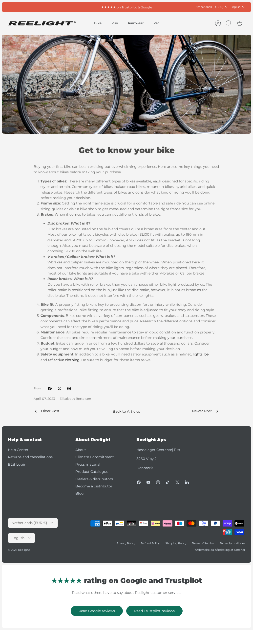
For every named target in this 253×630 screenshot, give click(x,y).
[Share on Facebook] (50, 388)
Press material (87, 464)
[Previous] (80, 7)
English (235, 7)
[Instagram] (158, 482)
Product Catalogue (91, 471)
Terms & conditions (232, 543)
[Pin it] (69, 388)
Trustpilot (129, 7)
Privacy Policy (126, 543)
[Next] (173, 7)
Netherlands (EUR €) (209, 7)
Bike (98, 23)
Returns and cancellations (30, 457)
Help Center (18, 450)
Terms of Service (203, 543)
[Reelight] (42, 23)
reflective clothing (64, 360)
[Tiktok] (167, 482)
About (80, 450)
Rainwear (136, 23)
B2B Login (17, 464)
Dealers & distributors (94, 479)
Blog (79, 493)
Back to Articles (126, 411)
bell (207, 354)
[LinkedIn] (187, 482)
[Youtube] (148, 482)
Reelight (24, 550)
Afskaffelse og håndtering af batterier (220, 550)
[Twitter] (177, 482)
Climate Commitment (94, 457)
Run (114, 23)
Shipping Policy (175, 543)
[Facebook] (139, 482)
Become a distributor (93, 486)
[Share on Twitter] (59, 388)
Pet (156, 23)
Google (146, 7)
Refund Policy (150, 543)
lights (198, 354)
